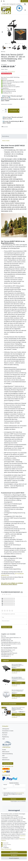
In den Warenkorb (13, 110)
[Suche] (25, 4)
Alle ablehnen (14, 855)
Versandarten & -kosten (7, 730)
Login (3, 738)
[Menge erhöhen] (6, 110)
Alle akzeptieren (14, 852)
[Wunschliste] (19, 1)
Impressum (5, 757)
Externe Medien (7, 844)
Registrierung (5, 736)
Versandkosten (12, 71)
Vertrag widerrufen (7, 763)
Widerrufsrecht (5, 751)
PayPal (5, 846)
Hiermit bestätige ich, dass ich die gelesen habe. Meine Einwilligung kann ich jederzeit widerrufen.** (14, 794)
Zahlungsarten (5, 728)
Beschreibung (5, 136)
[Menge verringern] (6, 112)
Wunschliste (5, 126)
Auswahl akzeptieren (14, 858)
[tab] (14, 136)
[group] (6, 668)
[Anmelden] (2, 1)
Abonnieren (13, 799)
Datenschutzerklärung (7, 753)
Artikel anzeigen (18, 670)
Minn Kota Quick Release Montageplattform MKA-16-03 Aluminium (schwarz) (17, 665)
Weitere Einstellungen (6, 849)
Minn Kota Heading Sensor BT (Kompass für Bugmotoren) (18, 690)
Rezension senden (6, 627)
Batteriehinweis (5, 759)
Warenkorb (4, 732)
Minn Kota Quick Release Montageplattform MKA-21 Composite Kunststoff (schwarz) (18, 678)
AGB (3, 755)
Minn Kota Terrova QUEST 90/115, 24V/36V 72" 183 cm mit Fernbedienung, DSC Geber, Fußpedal (18, 709)
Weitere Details (5, 140)
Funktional (6, 847)
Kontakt (4, 749)
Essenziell (6, 842)
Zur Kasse (4, 734)
